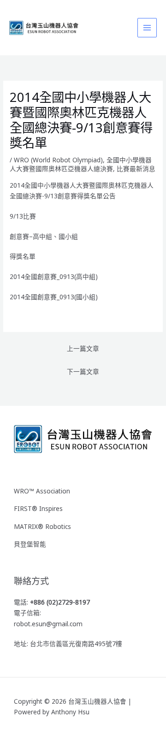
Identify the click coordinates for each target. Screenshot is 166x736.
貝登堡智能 (30, 544)
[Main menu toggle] (147, 28)
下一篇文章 (83, 371)
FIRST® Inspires (38, 508)
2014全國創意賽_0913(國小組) (54, 296)
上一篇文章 (83, 348)
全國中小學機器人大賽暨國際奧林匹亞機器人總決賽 (81, 164)
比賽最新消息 (136, 168)
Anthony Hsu (70, 711)
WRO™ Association (42, 491)
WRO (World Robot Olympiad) (58, 159)
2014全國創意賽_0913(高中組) (54, 276)
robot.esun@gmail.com (48, 623)
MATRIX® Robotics (42, 526)
